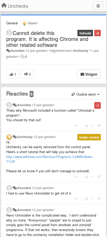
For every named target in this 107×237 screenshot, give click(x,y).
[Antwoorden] (75, 125)
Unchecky (80, 50)
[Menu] (98, 5)
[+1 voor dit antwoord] (86, 125)
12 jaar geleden (43, 105)
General (12, 22)
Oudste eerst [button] (86, 94)
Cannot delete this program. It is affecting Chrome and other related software (47, 38)
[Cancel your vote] (92, 125)
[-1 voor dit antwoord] (99, 125)
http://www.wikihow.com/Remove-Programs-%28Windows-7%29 (49, 159)
